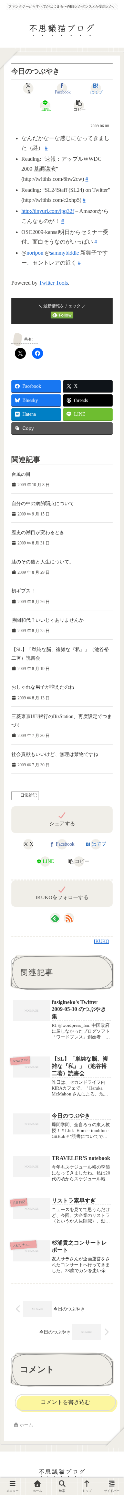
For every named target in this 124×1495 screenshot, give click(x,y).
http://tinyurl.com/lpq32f (47, 211)
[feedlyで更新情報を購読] (55, 918)
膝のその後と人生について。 (42, 561)
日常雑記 (28, 795)
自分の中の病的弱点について (42, 503)
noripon (35, 253)
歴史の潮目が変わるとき (37, 532)
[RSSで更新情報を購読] (68, 918)
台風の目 (21, 474)
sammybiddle (64, 253)
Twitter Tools (53, 283)
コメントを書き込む (65, 1402)
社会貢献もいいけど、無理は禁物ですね (54, 754)
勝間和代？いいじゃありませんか (47, 620)
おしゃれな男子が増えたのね (42, 687)
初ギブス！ (23, 590)
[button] (78, 105)
